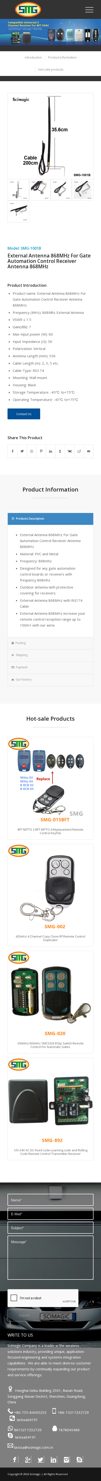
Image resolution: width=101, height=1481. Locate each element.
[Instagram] (66, 1459)
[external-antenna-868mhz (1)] (50, 136)
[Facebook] (14, 1459)
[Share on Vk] (69, 451)
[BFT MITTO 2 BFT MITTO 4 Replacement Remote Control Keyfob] (50, 780)
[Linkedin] (53, 1459)
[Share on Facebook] (12, 451)
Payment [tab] (21, 667)
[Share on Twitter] (22, 451)
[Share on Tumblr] (60, 451)
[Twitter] (40, 1459)
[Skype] (79, 1459)
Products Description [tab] (30, 519)
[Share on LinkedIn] (50, 451)
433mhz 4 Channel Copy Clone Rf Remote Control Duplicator (50, 938)
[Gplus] (27, 1459)
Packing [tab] (21, 643)
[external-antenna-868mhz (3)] (39, 190)
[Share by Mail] (88, 451)
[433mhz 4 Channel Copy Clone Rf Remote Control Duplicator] (50, 887)
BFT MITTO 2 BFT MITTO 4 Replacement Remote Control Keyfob (50, 831)
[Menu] (87, 9)
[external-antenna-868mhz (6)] (61, 190)
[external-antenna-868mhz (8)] (18, 211)
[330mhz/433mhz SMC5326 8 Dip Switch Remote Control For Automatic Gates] (50, 994)
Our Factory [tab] (23, 679)
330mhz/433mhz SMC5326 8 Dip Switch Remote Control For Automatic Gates (50, 1045)
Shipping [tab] (21, 655)
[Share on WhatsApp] (31, 451)
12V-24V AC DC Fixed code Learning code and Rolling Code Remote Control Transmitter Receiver (50, 1152)
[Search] (76, 9)
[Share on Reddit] (79, 451)
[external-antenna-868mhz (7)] (82, 190)
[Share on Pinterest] (41, 451)
